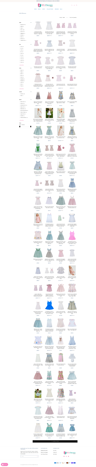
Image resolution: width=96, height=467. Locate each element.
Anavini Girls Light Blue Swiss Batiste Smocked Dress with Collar (49, 50)
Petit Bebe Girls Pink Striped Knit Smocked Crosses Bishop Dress (61, 67)
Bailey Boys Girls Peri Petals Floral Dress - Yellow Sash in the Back (49, 137)
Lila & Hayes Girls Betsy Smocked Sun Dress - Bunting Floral (49, 417)
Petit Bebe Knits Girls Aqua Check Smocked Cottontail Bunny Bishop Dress (38, 417)
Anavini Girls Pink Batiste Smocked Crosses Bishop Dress (61, 50)
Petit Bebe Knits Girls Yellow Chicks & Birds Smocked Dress (49, 400)
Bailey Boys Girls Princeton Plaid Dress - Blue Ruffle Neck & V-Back (49, 260)
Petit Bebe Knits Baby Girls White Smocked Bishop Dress (72, 50)
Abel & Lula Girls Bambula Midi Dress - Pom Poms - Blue (38, 102)
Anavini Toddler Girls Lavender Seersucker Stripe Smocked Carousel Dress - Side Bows (38, 296)
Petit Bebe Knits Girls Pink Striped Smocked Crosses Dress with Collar (49, 67)
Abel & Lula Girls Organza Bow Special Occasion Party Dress (49, 120)
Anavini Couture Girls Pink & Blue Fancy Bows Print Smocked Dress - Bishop (60, 190)
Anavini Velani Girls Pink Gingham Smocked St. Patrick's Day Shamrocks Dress (49, 296)
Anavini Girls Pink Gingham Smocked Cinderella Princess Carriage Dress (38, 190)
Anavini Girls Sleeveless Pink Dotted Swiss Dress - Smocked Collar (38, 312)
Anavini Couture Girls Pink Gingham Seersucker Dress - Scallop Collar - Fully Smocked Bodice (72, 156)
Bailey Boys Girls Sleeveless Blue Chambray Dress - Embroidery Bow (72, 190)
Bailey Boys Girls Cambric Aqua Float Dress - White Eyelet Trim (38, 330)
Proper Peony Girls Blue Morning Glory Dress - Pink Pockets (49, 382)
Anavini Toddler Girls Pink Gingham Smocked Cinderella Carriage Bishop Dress (49, 172)
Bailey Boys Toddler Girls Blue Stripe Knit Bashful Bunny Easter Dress (38, 172)
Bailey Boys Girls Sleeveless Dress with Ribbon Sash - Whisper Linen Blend (60, 347)
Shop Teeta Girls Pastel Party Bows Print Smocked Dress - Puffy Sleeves (72, 417)
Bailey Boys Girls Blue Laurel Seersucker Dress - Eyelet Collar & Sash (60, 242)
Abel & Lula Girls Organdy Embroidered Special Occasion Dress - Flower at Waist (60, 121)
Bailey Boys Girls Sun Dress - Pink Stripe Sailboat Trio (72, 207)
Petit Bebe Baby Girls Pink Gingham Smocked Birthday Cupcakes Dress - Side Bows (60, 32)
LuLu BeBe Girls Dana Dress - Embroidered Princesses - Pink (38, 242)
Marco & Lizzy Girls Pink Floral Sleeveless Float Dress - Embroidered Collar (38, 382)
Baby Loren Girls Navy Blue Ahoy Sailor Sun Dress (49, 207)
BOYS (43, 9)
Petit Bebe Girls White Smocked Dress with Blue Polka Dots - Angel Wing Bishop (38, 33)
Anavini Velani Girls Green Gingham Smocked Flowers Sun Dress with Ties (60, 225)
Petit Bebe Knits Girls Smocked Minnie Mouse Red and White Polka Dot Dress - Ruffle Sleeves (49, 86)
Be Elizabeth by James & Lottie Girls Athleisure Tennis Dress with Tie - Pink (72, 242)
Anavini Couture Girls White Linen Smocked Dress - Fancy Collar (61, 312)
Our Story (54, 450)
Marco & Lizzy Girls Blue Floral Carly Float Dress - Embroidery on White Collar (72, 382)
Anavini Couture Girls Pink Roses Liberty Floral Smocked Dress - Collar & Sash (49, 155)
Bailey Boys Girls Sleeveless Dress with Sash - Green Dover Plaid (38, 155)
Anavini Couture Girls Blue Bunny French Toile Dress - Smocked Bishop (72, 260)
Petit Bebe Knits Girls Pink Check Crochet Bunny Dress (60, 85)
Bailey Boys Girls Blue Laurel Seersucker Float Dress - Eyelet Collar (60, 207)
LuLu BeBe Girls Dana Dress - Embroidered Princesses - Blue (38, 347)
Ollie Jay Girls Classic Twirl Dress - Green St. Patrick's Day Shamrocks (38, 400)
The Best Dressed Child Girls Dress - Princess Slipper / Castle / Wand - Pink (72, 295)
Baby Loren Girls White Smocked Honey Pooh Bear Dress (60, 277)
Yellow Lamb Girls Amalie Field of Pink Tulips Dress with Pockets (61, 382)
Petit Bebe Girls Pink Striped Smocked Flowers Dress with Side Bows (72, 32)
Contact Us (55, 452)
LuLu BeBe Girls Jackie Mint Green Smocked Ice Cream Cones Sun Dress (49, 435)
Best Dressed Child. (29, 464)
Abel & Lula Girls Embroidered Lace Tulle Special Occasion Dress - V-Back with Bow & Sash (38, 121)
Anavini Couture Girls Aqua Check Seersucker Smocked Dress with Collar (72, 172)
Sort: (61, 17)
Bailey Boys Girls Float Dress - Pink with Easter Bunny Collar (60, 295)
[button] (39, 9)
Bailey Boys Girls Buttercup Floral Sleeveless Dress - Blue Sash (72, 137)
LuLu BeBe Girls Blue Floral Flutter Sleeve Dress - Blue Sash (49, 365)
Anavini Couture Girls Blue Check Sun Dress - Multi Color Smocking (38, 277)
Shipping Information (44, 450)
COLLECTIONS (50, 9)
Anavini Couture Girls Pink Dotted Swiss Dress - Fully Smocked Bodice (38, 207)
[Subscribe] (37, 456)
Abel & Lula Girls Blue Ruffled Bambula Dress (72, 102)
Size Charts (55, 454)
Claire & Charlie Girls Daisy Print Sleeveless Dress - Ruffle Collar (38, 365)
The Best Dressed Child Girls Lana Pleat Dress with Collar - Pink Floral (61, 330)
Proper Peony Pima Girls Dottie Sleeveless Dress (61, 417)
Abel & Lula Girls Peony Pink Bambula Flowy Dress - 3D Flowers (38, 225)
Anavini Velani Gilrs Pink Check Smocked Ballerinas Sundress (72, 85)
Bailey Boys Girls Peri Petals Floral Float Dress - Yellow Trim (38, 137)
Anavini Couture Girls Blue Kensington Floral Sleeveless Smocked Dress (72, 120)
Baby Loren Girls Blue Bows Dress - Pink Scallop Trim (72, 330)
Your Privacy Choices (44, 454)
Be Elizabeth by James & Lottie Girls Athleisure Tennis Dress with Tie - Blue (49, 312)
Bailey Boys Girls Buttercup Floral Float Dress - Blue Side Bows (72, 312)
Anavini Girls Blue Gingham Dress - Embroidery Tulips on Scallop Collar (72, 225)
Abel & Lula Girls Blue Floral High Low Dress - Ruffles (60, 102)
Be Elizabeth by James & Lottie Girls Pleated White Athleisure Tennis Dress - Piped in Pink (49, 226)
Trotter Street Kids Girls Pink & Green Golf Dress (60, 365)
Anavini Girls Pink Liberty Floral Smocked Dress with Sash (49, 190)
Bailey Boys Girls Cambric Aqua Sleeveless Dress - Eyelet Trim (49, 242)
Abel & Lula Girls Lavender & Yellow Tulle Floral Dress (60, 172)
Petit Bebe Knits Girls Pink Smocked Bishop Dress (38, 67)
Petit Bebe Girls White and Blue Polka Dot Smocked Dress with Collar (49, 32)
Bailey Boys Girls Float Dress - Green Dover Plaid (38, 260)
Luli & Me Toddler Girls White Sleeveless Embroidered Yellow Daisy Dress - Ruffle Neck (38, 435)
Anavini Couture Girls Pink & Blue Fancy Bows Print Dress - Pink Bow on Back (49, 277)
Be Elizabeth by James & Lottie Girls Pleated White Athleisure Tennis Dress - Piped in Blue (49, 331)
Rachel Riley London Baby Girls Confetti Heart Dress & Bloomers (60, 400)
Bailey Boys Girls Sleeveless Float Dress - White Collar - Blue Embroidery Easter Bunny (49, 348)
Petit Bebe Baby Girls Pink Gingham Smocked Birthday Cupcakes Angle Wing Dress (38, 50)
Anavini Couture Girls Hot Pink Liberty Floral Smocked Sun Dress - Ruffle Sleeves (61, 155)
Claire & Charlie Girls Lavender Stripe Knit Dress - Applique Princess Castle (72, 400)
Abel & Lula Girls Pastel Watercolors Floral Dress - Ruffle (72, 277)
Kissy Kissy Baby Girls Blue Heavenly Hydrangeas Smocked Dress (72, 365)
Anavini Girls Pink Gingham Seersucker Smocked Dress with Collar (60, 260)
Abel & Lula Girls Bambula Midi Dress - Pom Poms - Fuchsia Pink (49, 102)
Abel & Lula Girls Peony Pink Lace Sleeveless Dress (60, 137)
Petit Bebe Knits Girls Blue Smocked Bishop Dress (72, 67)
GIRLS (39, 9)
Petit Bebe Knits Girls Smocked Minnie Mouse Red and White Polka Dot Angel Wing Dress (38, 86)
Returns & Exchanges (44, 452)
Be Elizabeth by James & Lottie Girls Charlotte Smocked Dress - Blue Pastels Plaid (72, 348)
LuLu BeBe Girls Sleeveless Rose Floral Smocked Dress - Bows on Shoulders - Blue (60, 435)
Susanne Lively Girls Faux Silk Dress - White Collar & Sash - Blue (72, 435)
